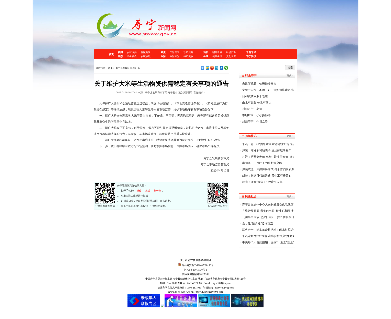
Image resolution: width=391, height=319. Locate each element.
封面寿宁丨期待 (251, 108)
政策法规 (188, 52)
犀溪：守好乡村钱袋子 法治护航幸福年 (266, 150)
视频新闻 (145, 52)
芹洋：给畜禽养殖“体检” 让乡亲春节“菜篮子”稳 (271, 156)
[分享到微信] (226, 68)
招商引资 (217, 52)
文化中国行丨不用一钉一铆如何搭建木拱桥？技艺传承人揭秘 (280, 90)
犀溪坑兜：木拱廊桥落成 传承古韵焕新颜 (267, 169)
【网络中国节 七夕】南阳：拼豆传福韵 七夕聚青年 (273, 217)
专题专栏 (251, 52)
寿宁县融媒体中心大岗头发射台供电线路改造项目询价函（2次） (282, 204)
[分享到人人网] (221, 68)
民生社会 (132, 56)
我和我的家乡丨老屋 (254, 96)
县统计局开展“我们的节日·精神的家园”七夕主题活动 (274, 210)
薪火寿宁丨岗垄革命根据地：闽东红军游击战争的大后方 (277, 229)
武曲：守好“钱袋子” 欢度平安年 (261, 182)
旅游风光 (174, 56)
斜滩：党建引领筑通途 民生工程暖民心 (266, 175)
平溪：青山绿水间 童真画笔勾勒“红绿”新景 (269, 144)
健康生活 (217, 56)
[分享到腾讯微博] (217, 68)
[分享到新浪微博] (212, 68)
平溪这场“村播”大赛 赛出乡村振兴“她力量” (268, 236)
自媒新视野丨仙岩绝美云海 (258, 83)
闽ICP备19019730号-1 (195, 269)
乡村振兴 (132, 52)
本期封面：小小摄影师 (256, 115)
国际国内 (174, 52)
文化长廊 (231, 56)
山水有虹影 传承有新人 (256, 102)
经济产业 (231, 52)
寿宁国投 (251, 56)
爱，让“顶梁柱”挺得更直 (257, 223)
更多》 (290, 75)
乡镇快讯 (145, 56)
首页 (111, 54)
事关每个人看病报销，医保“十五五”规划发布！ (271, 242)
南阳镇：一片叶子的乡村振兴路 (261, 163)
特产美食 (188, 56)
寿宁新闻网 (121, 68)
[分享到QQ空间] (207, 68)
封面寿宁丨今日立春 (254, 121)
